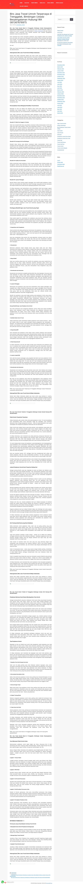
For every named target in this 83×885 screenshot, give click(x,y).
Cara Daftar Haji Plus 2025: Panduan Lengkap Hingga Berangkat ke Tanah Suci (63, 39)
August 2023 (60, 103)
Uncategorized (60, 149)
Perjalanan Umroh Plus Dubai (64, 136)
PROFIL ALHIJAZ (59, 2)
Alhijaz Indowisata (39, 31)
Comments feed (61, 164)
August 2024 (60, 80)
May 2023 (59, 109)
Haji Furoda (60, 130)
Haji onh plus (60, 132)
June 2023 (59, 107)
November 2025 (61, 65)
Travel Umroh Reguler (62, 148)
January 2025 (60, 70)
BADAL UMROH (50, 2)
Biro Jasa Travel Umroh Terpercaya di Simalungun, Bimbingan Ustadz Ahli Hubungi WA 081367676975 (30, 877)
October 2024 (60, 76)
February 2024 (60, 91)
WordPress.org (60, 166)
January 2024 (60, 93)
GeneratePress (49, 883)
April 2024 (59, 88)
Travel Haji (59, 140)
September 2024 (61, 78)
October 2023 (60, 99)
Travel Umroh (13, 872)
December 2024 (61, 72)
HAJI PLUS (27, 2)
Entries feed (60, 162)
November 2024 (61, 74)
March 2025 (60, 66)
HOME (21, 2)
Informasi (59, 134)
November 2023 (61, 97)
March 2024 (60, 90)
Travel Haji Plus (60, 144)
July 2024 (59, 82)
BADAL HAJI (42, 2)
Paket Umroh (60, 30)
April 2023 (59, 111)
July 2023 (59, 105)
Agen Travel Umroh (61, 123)
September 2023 (61, 101)
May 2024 (59, 86)
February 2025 (60, 68)
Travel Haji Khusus (61, 142)
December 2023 (61, 95)
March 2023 (60, 113)
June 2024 (59, 84)
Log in (58, 160)
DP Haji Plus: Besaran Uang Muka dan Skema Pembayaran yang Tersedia (65, 44)
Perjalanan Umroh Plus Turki (63, 138)
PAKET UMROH (34, 2)
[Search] (71, 19)
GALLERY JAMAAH (24, 6)
